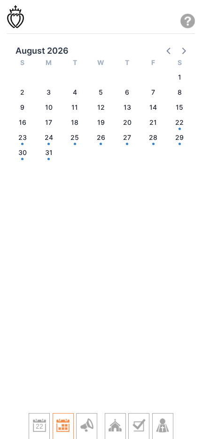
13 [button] (127, 107)
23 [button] (22, 137)
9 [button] (22, 107)
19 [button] (101, 122)
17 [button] (48, 122)
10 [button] (49, 107)
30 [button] (22, 152)
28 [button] (153, 137)
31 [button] (49, 152)
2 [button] (22, 92)
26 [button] (101, 137)
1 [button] (179, 77)
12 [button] (101, 107)
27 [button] (127, 137)
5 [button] (101, 92)
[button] (169, 50)
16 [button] (22, 122)
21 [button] (153, 122)
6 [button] (127, 92)
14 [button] (153, 107)
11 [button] (74, 107)
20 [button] (127, 122)
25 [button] (74, 137)
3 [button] (49, 92)
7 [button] (153, 92)
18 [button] (74, 122)
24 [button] (49, 137)
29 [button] (179, 137)
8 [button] (180, 92)
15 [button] (179, 107)
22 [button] (179, 122)
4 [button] (75, 92)
